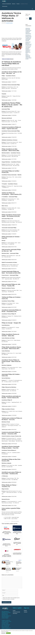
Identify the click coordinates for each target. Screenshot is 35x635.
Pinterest (25, 610)
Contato (14, 610)
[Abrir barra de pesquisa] (32, 9)
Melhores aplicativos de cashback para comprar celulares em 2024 (28, 56)
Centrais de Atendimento (6, 3)
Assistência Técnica (24, 3)
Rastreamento (4, 6)
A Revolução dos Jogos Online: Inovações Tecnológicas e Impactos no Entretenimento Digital (28, 50)
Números (13, 3)
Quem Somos (15, 613)
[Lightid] (4, 1)
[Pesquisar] (30, 18)
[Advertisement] (12, 31)
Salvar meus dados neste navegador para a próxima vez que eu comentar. (11, 598)
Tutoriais (18, 3)
